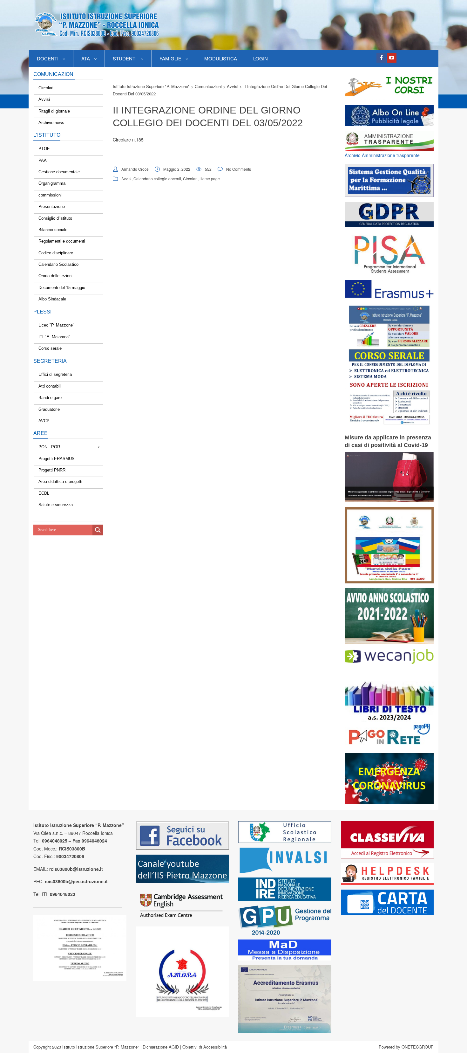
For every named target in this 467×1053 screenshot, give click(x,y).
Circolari (190, 178)
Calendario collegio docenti (157, 178)
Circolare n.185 (128, 139)
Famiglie (170, 58)
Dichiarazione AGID (161, 1047)
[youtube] (391, 58)
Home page (210, 178)
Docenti (47, 58)
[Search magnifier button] (97, 530)
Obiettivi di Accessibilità (204, 1047)
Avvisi (126, 178)
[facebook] (381, 58)
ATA (85, 58)
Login (260, 58)
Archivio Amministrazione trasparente (382, 155)
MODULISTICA (220, 58)
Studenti (125, 58)
